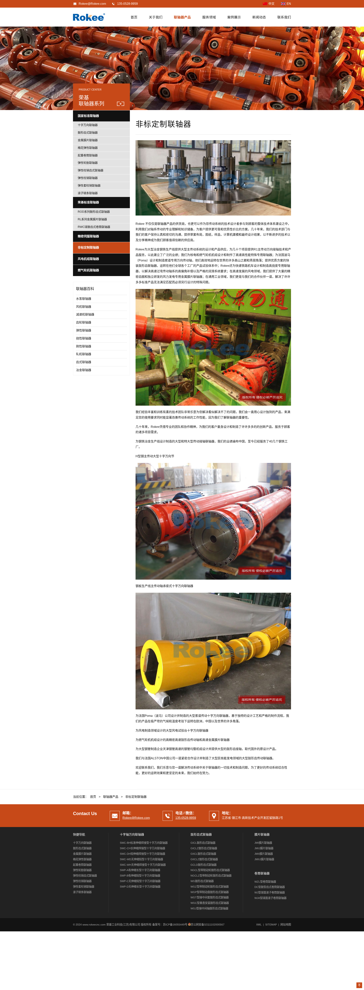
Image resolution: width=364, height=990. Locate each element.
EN (289, 3)
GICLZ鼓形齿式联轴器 (204, 848)
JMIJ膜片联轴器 (263, 848)
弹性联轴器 (83, 330)
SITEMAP (271, 924)
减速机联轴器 (85, 314)
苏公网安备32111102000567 (207, 924)
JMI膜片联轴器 (263, 842)
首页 (134, 17)
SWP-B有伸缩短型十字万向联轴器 (140, 875)
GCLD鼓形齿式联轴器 (204, 864)
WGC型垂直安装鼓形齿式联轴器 (210, 902)
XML (259, 924)
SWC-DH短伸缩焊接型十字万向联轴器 (142, 853)
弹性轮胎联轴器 (88, 162)
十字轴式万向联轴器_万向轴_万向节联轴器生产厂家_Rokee (89, 17)
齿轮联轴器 (83, 322)
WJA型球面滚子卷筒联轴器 (270, 897)
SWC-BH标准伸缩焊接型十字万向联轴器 (144, 842)
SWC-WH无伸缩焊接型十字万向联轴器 (143, 864)
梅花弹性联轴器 (88, 147)
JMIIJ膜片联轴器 (264, 859)
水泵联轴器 (83, 298)
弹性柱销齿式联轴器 (90, 170)
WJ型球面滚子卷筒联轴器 (269, 892)
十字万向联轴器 (88, 125)
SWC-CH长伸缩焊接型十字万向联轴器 (142, 848)
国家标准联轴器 (88, 115)
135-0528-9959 (185, 817)
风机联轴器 (83, 306)
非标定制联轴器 (88, 247)
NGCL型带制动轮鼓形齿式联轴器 (210, 870)
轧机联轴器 (83, 354)
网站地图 (285, 924)
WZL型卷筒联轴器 (265, 881)
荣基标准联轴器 (88, 202)
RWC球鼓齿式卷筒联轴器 (94, 226)
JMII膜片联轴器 (263, 853)
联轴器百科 (85, 289)
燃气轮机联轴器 (88, 270)
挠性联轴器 (83, 338)
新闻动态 (259, 17)
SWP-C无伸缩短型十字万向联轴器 (140, 881)
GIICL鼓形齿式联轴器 (203, 853)
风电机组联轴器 (88, 258)
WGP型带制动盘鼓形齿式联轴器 (210, 892)
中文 (271, 3)
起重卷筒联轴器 (88, 155)
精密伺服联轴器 (88, 236)
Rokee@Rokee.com (92, 3)
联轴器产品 (182, 17)
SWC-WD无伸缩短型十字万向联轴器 (141, 859)
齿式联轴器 (83, 362)
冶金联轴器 (83, 370)
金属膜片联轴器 (88, 140)
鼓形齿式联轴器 (88, 132)
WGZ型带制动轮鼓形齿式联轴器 (210, 886)
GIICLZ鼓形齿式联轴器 (204, 859)
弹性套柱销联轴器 (89, 185)
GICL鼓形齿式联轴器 (203, 842)
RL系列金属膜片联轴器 (92, 219)
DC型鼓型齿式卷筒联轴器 (269, 886)
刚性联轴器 (83, 346)
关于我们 (155, 17)
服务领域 (209, 17)
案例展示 (234, 17)
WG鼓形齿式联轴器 (202, 881)
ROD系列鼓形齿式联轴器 (94, 211)
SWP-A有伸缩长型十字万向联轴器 (140, 870)
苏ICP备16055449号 (175, 924)
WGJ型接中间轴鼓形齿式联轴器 (209, 908)
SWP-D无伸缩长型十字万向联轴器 (140, 886)
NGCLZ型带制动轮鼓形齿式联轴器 (211, 875)
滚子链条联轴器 (88, 193)
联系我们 (284, 17)
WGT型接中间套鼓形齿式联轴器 (210, 897)
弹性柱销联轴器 (88, 177)
